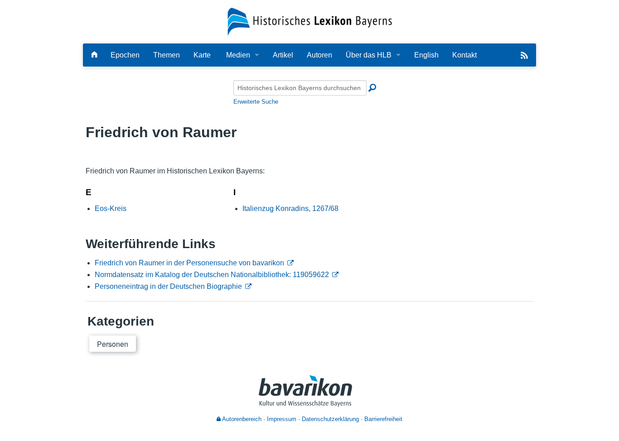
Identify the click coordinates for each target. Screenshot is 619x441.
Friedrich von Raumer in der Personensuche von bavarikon (189, 263)
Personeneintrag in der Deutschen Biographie (168, 286)
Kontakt (464, 55)
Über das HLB (369, 55)
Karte (202, 55)
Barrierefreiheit (383, 419)
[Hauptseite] (94, 55)
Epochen (125, 55)
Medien (238, 55)
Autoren (319, 55)
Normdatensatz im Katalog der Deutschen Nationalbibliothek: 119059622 (212, 274)
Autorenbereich (241, 419)
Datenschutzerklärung (330, 419)
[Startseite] (309, 21)
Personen (112, 344)
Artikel (283, 55)
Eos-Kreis (110, 208)
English (426, 55)
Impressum (281, 419)
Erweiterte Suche (255, 101)
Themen (166, 55)
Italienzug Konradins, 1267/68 (290, 208)
